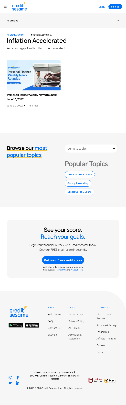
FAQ (50, 321)
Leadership (102, 331)
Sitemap (52, 334)
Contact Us (54, 327)
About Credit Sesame (103, 316)
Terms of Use (61, 270)
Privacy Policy (76, 270)
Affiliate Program (106, 338)
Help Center (55, 314)
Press (99, 352)
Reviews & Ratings (106, 325)
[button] (7, 7)
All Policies (74, 327)
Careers (100, 345)
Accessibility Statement (75, 336)
